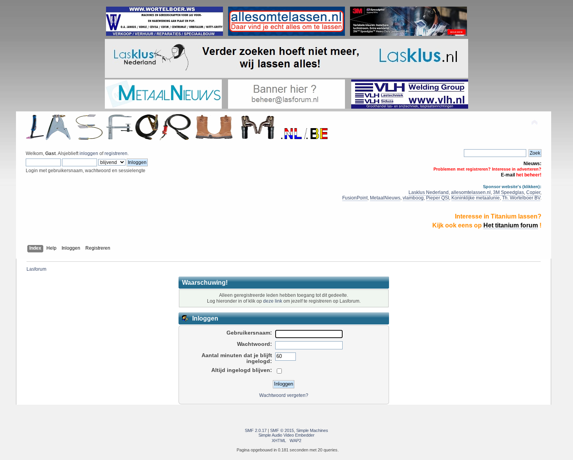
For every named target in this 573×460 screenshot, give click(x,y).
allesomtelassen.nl (471, 192)
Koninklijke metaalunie (475, 198)
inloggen (89, 153)
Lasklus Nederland (429, 192)
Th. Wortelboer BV (521, 198)
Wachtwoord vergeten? (283, 395)
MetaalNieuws (385, 198)
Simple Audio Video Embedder (286, 435)
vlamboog (413, 198)
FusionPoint (355, 198)
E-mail (508, 175)
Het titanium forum (510, 225)
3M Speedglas (508, 192)
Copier (533, 192)
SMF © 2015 (282, 430)
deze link (272, 301)
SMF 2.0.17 (256, 430)
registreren (115, 153)
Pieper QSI (437, 198)
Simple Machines (312, 430)
